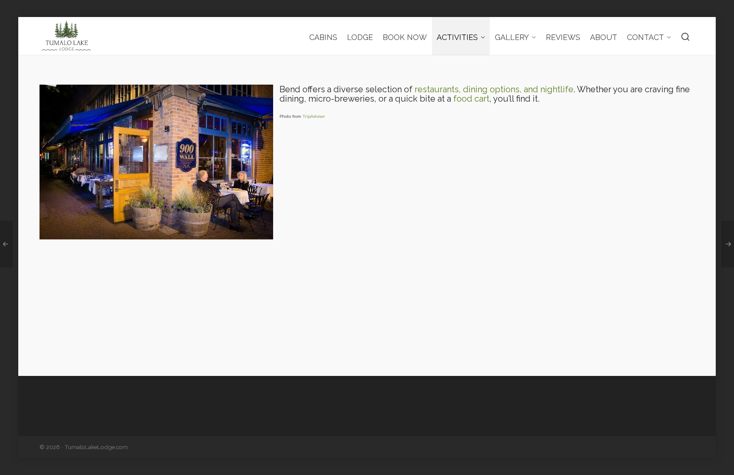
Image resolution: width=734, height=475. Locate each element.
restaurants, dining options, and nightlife (494, 89)
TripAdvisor (313, 116)
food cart (471, 99)
